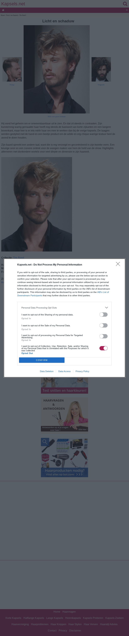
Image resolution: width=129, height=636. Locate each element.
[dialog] (64, 318)
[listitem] (64, 307)
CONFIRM (42, 360)
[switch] (103, 314)
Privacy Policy (82, 371)
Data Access (64, 371)
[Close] (119, 265)
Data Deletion (46, 371)
